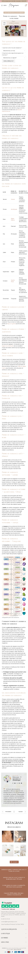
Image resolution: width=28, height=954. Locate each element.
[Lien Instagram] (17, 784)
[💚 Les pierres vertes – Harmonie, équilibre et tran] (8, 850)
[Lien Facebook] (13, 784)
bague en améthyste (7, 346)
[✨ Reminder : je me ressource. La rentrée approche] (20, 836)
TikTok (22, 924)
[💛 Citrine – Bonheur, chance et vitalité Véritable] (20, 850)
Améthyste (14, 209)
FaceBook (7, 924)
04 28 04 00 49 (5, 919)
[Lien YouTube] (15, 784)
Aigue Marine (13, 219)
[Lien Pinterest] (19, 784)
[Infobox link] (14, 870)
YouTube (17, 924)
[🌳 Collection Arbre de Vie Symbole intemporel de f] (8, 836)
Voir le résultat (9, 61)
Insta (2, 924)
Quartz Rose (13, 280)
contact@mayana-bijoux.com (9, 921)
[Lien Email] (21, 784)
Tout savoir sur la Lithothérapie (14, 12)
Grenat (13, 199)
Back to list (14, 811)
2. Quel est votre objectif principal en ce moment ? (12, 54)
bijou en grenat (12, 323)
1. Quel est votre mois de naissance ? (12, 48)
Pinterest (12, 924)
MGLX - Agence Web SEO (16, 949)
